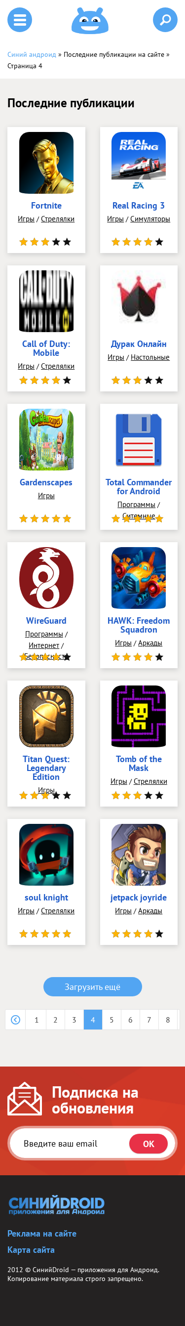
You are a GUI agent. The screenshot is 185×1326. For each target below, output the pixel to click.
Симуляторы (150, 218)
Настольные (150, 357)
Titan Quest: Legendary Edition (46, 768)
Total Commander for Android (139, 487)
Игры (26, 218)
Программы (136, 504)
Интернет (44, 645)
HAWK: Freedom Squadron (139, 625)
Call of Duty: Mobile (46, 349)
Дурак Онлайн (139, 344)
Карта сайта (31, 1249)
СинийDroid (51, 1269)
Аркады (150, 642)
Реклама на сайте (41, 1233)
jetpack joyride (139, 898)
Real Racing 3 (138, 206)
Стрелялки (57, 218)
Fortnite (46, 206)
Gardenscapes (46, 483)
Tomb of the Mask (139, 764)
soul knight (46, 898)
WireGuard (46, 621)
